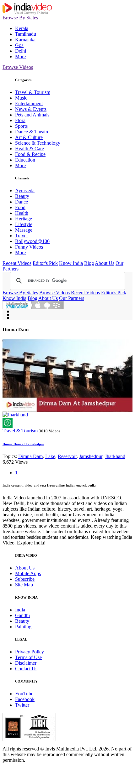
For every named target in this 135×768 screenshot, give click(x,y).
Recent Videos (17, 263)
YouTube (24, 693)
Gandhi (22, 615)
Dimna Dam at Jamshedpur (23, 444)
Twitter (22, 705)
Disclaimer (25, 663)
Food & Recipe (30, 154)
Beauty (22, 196)
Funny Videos (29, 247)
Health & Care (29, 148)
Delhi (20, 51)
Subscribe (25, 579)
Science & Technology (37, 143)
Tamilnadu (25, 34)
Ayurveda (25, 190)
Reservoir (67, 456)
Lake (50, 456)
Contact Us (26, 668)
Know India (71, 263)
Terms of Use (28, 657)
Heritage (23, 218)
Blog (89, 263)
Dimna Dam (30, 456)
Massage (23, 230)
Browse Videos (18, 67)
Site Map (24, 584)
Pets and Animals (32, 114)
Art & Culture (29, 137)
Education (25, 159)
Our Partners (71, 298)
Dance (21, 201)
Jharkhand (115, 456)
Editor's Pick (45, 263)
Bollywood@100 (32, 241)
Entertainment (29, 103)
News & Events (30, 109)
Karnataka (25, 39)
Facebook (25, 699)
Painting (23, 626)
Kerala (21, 28)
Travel (21, 235)
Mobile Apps (28, 573)
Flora (20, 120)
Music (21, 98)
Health (21, 213)
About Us (104, 263)
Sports (21, 126)
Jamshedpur (90, 456)
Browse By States (20, 17)
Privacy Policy (29, 651)
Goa (19, 45)
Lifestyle (23, 224)
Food (20, 207)
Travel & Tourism (32, 92)
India (20, 609)
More (20, 56)
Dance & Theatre (32, 131)
